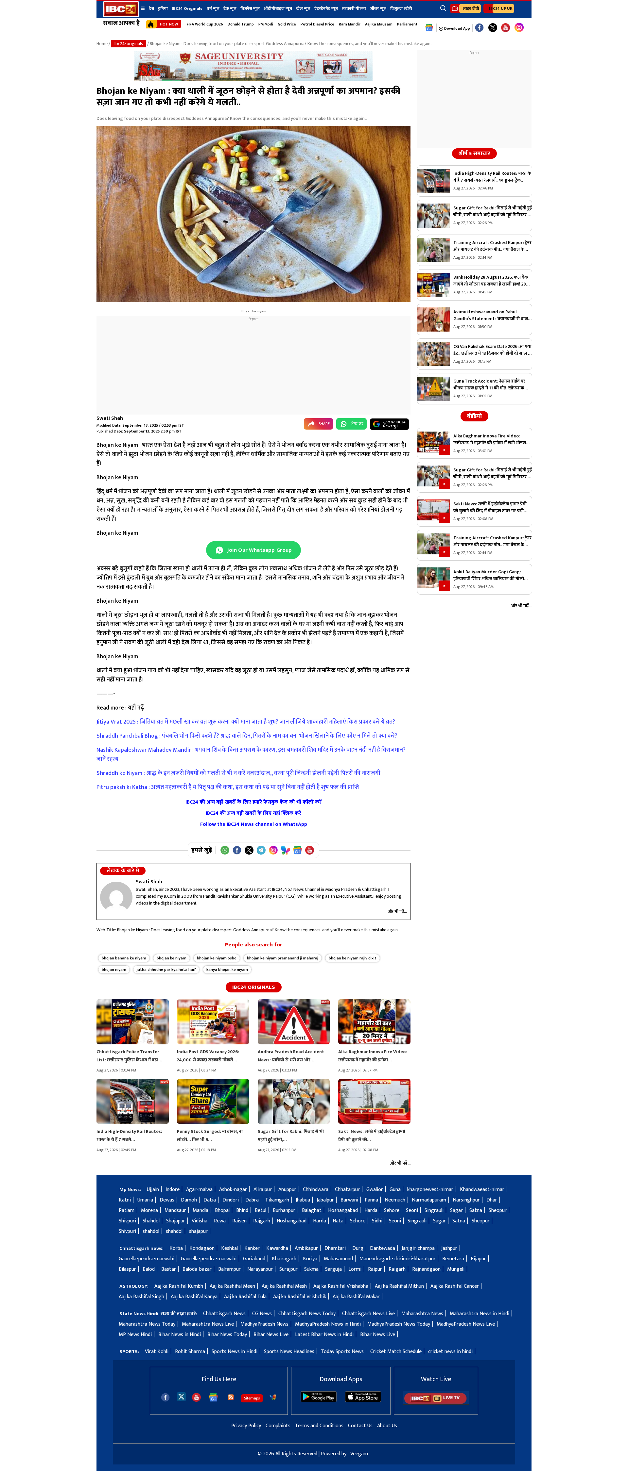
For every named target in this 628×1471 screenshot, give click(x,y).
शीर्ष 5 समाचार (474, 153)
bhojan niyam (114, 969)
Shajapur (175, 1221)
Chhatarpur (347, 1189)
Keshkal (229, 1248)
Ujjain (153, 1189)
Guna (395, 1189)
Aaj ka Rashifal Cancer (454, 1286)
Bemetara (453, 1258)
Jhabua (303, 1200)
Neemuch (395, 1200)
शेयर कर (357, 423)
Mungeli (455, 1269)
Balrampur (229, 1269)
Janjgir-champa (418, 1248)
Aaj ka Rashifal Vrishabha (340, 1286)
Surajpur (288, 1269)
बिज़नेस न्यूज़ (250, 8)
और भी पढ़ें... (397, 911)
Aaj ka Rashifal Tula (245, 1296)
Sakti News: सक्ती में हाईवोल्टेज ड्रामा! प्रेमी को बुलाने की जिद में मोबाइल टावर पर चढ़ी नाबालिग (490, 507)
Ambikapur (306, 1248)
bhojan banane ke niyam (124, 958)
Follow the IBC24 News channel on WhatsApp (253, 824)
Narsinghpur (466, 1200)
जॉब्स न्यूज (378, 8)
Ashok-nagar (233, 1189)
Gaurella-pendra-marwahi (146, 1258)
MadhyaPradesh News (264, 1324)
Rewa (220, 1221)
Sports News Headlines (289, 1351)
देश (151, 8)
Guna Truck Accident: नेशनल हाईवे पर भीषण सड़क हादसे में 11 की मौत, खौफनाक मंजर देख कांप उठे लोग (489, 384)
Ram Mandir (349, 24)
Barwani (349, 1200)
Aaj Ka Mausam (378, 24)
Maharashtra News (422, 1313)
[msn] (272, 1397)
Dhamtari (335, 1248)
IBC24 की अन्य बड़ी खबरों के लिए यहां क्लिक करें (253, 813)
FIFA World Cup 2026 (205, 24)
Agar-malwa (199, 1189)
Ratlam (126, 1210)
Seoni (412, 1210)
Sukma (311, 1269)
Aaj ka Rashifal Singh (141, 1296)
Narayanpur (260, 1269)
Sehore (391, 1210)
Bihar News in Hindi (179, 1334)
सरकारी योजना (354, 8)
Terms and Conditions (319, 1425)
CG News (262, 1313)
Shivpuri (127, 1221)
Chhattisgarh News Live (368, 1313)
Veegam (359, 1453)
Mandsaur (175, 1210)
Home (102, 43)
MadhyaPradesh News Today (398, 1324)
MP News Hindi (135, 1334)
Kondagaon (202, 1248)
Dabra (252, 1200)
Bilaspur (127, 1269)
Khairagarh (284, 1258)
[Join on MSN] (285, 850)
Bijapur (478, 1258)
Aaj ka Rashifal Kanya (194, 1296)
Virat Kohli (156, 1351)
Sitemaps (252, 1398)
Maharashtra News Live (208, 1324)
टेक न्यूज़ (229, 8)
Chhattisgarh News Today (307, 1313)
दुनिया (163, 8)
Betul (260, 1210)
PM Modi (265, 24)
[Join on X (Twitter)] (249, 850)
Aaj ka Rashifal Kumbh (178, 1286)
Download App (456, 28)
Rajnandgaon (426, 1269)
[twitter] (181, 1396)
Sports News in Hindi (234, 1351)
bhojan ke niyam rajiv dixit (352, 958)
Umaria (145, 1200)
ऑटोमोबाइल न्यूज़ (278, 8)
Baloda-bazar (197, 1269)
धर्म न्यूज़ (212, 8)
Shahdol (151, 1221)
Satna (475, 1210)
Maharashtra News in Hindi (479, 1313)
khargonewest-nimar (430, 1189)
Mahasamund (338, 1258)
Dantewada (382, 1248)
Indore (173, 1189)
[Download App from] (318, 1400)
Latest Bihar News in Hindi (324, 1334)
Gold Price (287, 24)
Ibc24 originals (253, 987)
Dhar (491, 1200)
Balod (149, 1269)
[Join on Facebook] (237, 850)
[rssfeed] (230, 1397)
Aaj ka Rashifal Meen (232, 1286)
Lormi (354, 1269)
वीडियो (474, 416)
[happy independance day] (253, 79)
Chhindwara (315, 1189)
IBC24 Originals (187, 8)
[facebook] (165, 1397)
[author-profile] (116, 897)
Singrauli (434, 1210)
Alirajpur (262, 1189)
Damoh (189, 1200)
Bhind (242, 1210)
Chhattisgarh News (224, 1313)
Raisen (239, 1221)
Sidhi (377, 1221)
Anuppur (287, 1189)
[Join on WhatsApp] (225, 850)
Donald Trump (241, 24)
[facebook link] (479, 28)
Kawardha (277, 1248)
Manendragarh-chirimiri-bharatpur (397, 1258)
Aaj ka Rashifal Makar (356, 1296)
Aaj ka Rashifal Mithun (399, 1286)
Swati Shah (109, 418)
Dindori (230, 1200)
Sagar (456, 1210)
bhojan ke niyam (171, 958)
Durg (357, 1248)
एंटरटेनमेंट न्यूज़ (326, 8)
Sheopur (498, 1210)
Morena (149, 1210)
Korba (176, 1248)
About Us (387, 1425)
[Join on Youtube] (310, 850)
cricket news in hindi (450, 1351)
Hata (338, 1221)
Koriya (310, 1258)
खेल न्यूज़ (303, 8)
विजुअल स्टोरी (401, 8)
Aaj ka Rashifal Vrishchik (299, 1296)
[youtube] (505, 28)
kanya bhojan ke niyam (227, 969)
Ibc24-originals (128, 43)
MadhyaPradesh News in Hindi (328, 1324)
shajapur (198, 1231)
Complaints (278, 1425)
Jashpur (449, 1248)
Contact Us (360, 1425)
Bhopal (222, 1210)
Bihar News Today (227, 1334)
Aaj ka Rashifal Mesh (284, 1286)
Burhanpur (284, 1210)
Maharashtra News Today (147, 1324)
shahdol (151, 1231)
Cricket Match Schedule (396, 1351)
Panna (371, 1200)
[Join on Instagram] (273, 850)
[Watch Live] (436, 1403)
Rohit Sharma (190, 1351)
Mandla (200, 1210)
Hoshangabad (343, 1210)
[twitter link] (492, 28)
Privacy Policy (246, 1425)
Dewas (167, 1200)
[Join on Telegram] (261, 850)
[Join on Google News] (297, 850)
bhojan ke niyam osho (216, 958)
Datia (209, 1200)
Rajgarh (261, 1221)
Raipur (375, 1269)
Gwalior (374, 1189)
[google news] (429, 28)
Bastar (168, 1269)
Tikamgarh (277, 1200)
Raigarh (397, 1269)
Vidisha (199, 1221)
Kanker (252, 1248)
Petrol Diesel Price (317, 24)
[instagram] (519, 28)
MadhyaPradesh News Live (466, 1324)
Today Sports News (342, 1351)
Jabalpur (325, 1200)
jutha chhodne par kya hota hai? (166, 969)
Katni (125, 1200)
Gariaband (254, 1258)
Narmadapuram (429, 1200)
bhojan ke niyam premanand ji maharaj (282, 958)
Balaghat (312, 1210)
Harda (370, 1210)
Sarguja (333, 1269)
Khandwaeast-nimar (482, 1189)
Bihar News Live (270, 1334)
